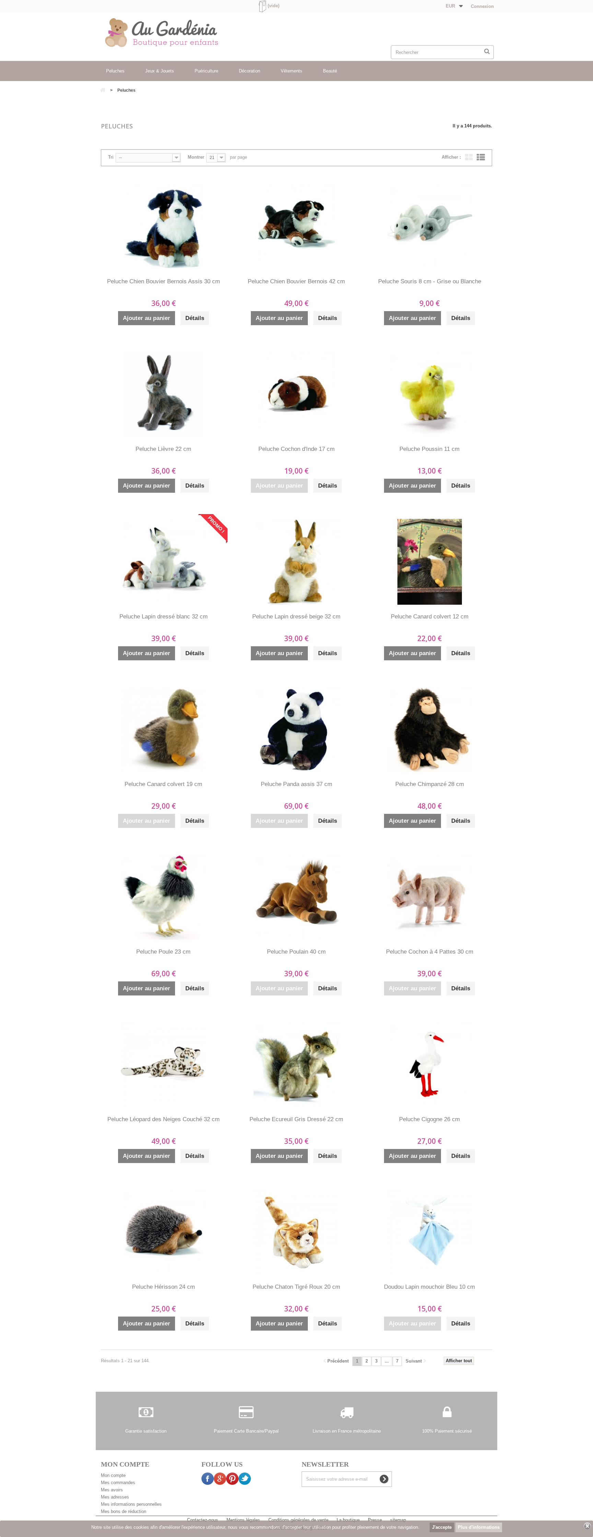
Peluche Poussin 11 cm (429, 449)
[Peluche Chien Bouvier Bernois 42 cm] (297, 227)
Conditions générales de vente (299, 1520)
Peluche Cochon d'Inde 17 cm (296, 449)
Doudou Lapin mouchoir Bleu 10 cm (429, 1287)
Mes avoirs (112, 1489)
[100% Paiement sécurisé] (447, 1415)
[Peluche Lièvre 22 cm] (163, 394)
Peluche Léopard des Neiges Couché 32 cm (163, 1119)
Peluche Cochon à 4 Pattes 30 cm (429, 951)
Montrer (196, 157)
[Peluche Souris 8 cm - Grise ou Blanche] (429, 227)
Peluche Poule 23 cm (163, 951)
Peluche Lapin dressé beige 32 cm (296, 616)
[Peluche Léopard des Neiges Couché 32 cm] (163, 1064)
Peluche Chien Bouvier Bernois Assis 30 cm (163, 281)
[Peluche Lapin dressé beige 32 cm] (297, 562)
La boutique (349, 1520)
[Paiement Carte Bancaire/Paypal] (246, 1415)
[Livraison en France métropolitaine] (346, 1415)
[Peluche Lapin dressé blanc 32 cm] (163, 562)
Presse (375, 1520)
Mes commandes (118, 1482)
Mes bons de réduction (123, 1511)
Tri (111, 157)
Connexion (481, 6)
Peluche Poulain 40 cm (296, 951)
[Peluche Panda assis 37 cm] (297, 729)
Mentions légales (243, 1520)
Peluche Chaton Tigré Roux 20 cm (296, 1287)
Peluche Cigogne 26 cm (429, 1119)
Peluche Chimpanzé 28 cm (429, 784)
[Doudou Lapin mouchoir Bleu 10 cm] (429, 1232)
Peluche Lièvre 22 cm (163, 449)
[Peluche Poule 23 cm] (163, 897)
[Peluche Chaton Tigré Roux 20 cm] (297, 1232)
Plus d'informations (479, 1527)
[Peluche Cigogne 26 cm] (429, 1064)
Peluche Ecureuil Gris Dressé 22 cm (296, 1119)
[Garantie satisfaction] (146, 1415)
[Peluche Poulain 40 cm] (297, 897)
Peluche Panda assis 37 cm (296, 784)
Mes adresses (115, 1497)
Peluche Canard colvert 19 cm (163, 784)
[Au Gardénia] (176, 33)
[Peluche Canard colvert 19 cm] (163, 729)
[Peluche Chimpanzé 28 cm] (429, 729)
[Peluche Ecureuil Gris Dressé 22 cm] (297, 1064)
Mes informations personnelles (131, 1504)
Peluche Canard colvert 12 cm (429, 616)
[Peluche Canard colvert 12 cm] (429, 562)
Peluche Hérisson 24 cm (163, 1287)
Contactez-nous (203, 1520)
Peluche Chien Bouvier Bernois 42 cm (296, 281)
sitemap (398, 1520)
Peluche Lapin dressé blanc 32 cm (163, 616)
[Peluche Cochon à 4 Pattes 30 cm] (429, 897)
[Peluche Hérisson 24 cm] (163, 1232)
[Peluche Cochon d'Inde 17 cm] (297, 394)
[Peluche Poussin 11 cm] (429, 394)
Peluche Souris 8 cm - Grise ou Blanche (429, 281)
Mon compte (113, 1475)
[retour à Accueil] (102, 90)
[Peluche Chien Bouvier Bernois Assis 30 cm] (163, 227)
